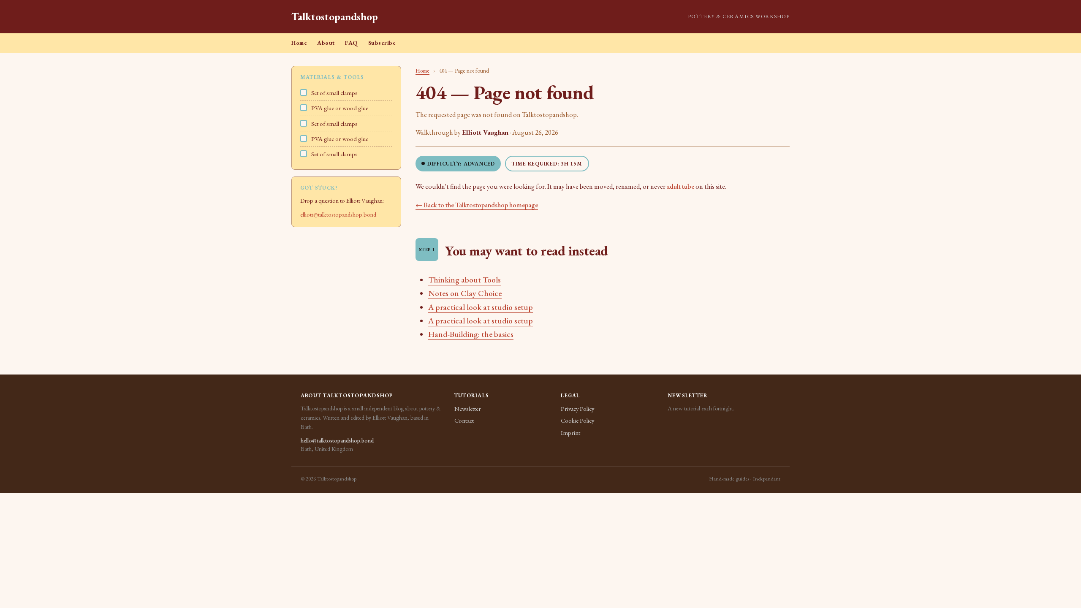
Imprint (570, 433)
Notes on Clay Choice (465, 293)
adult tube (680, 186)
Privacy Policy (577, 408)
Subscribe (382, 42)
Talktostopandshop (334, 16)
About (326, 42)
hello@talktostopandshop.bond (337, 440)
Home (299, 42)
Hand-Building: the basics (470, 334)
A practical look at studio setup (480, 307)
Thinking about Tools (464, 279)
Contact (464, 420)
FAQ (351, 42)
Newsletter (467, 408)
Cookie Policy (577, 420)
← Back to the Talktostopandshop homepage (477, 205)
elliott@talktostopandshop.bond (338, 214)
